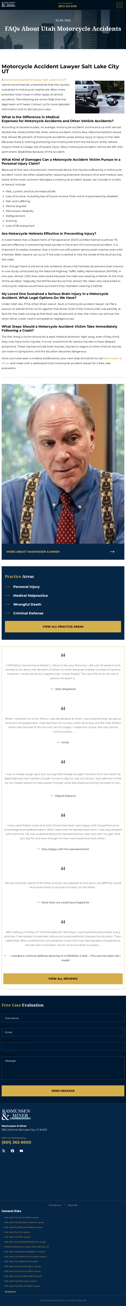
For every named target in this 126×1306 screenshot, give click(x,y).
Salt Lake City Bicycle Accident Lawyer (23, 1227)
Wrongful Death (27, 604)
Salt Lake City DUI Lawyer (17, 1232)
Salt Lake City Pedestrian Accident (21, 1261)
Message (7, 1054)
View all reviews (63, 978)
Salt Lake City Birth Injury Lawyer (21, 1281)
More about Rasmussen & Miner (33, 551)
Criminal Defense (28, 613)
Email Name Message (16, 1040)
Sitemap (72, 1205)
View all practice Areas (63, 626)
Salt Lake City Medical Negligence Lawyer (25, 1251)
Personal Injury (26, 587)
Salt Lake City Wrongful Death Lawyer (23, 1276)
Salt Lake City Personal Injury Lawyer (23, 1266)
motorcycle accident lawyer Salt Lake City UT (34, 79)
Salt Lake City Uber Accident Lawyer (22, 1286)
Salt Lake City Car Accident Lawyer (22, 1217)
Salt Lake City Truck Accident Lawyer (23, 1271)
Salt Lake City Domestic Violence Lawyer (24, 1222)
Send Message (63, 1090)
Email (5, 1026)
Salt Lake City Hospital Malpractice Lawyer (25, 1242)
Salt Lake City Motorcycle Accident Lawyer (25, 1256)
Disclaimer (55, 1205)
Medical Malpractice (30, 596)
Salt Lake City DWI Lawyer (17, 1237)
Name (6, 1012)
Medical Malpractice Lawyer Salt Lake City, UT (27, 1246)
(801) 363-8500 (67, 6)
